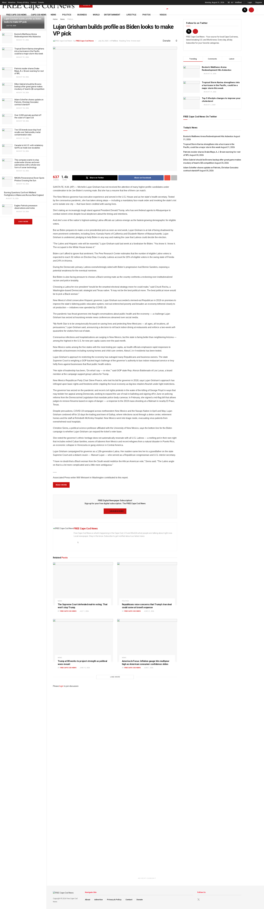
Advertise (11, 2)
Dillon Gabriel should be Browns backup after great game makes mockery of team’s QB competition (29, 86)
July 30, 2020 (103, 41)
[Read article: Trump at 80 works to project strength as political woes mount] (83, 640)
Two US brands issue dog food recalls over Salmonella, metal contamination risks (27, 132)
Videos (163, 15)
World (96, 15)
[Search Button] (261, 10)
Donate (41, 2)
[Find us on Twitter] (244, 10)
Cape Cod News (38, 15)
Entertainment (112, 15)
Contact (34, 2)
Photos (146, 15)
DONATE (86, 5)
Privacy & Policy (23, 2)
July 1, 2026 (84, 611)
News (53, 15)
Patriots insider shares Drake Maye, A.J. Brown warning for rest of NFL (29, 71)
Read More (61, 485)
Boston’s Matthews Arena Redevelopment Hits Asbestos (208, 136)
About (4, 2)
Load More (23, 222)
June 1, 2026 (148, 668)
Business (82, 15)
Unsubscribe (116, 511)
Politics (66, 15)
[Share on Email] (167, 177)
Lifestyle (131, 15)
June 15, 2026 (84, 668)
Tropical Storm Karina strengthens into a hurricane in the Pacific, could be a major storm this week (29, 51)
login (61, 686)
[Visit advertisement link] (147, 782)
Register (258, 2)
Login (249, 2)
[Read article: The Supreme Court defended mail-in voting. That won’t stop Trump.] (83, 583)
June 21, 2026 (148, 611)
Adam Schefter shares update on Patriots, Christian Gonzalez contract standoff (28, 102)
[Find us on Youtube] (251, 10)
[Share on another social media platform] (174, 177)
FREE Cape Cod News (38, 5)
